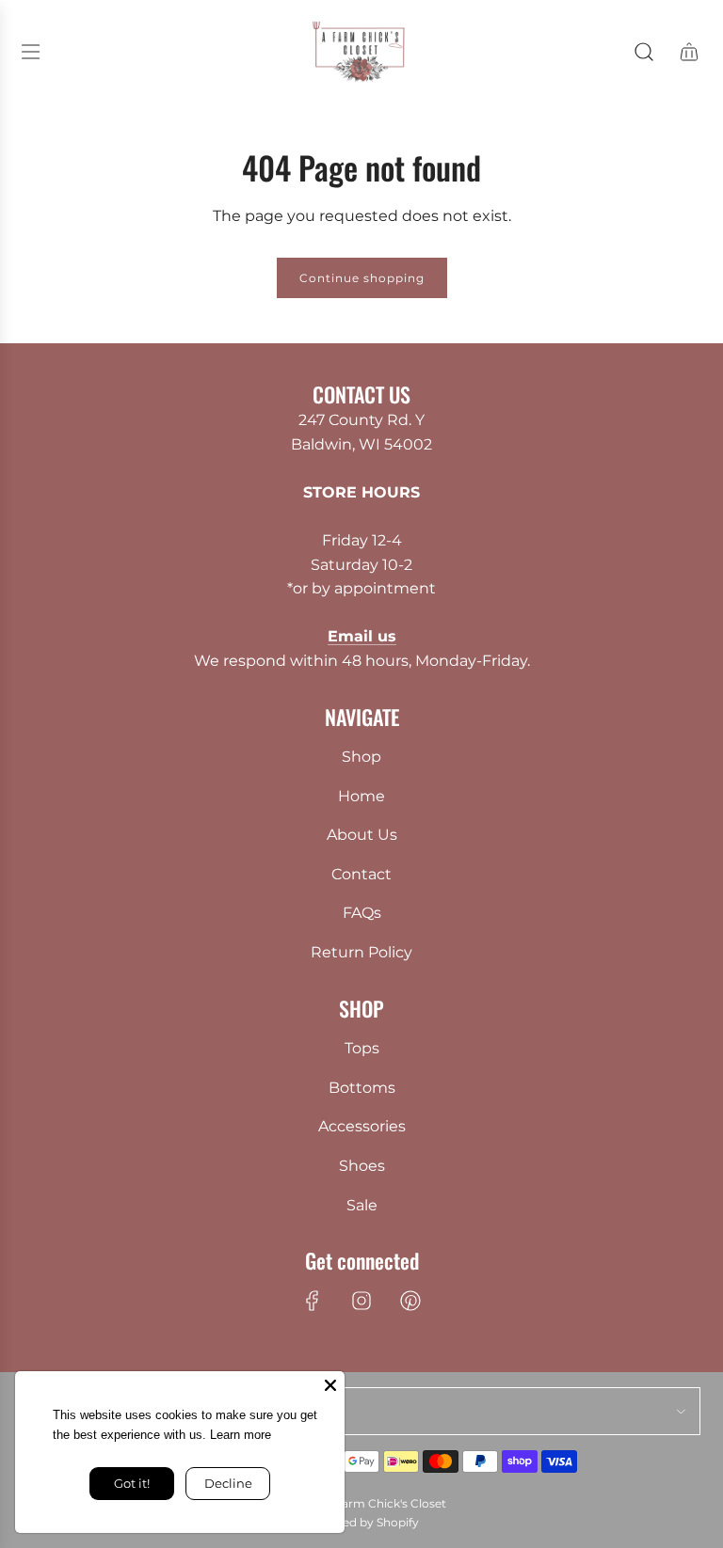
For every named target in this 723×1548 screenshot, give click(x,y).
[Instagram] (361, 1300)
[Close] (330, 1385)
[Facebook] (312, 1300)
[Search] (644, 51)
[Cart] (689, 51)
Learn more (270, 1435)
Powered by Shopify (362, 1522)
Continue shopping (362, 278)
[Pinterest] (410, 1300)
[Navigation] (30, 51)
